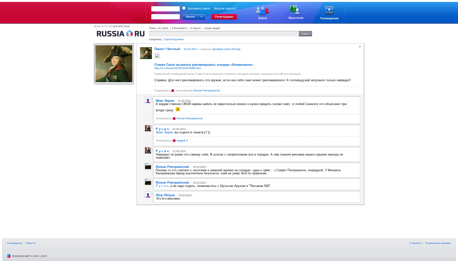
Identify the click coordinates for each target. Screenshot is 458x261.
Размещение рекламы (438, 243)
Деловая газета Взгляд (226, 49)
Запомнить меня (199, 8)
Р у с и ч (162, 186)
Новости (30, 243)
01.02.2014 (190, 49)
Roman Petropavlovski (207, 90)
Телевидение (14, 243)
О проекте (416, 243)
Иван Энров (164, 132)
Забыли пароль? (225, 8)
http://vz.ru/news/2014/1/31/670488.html (177, 68)
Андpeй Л (182, 140)
